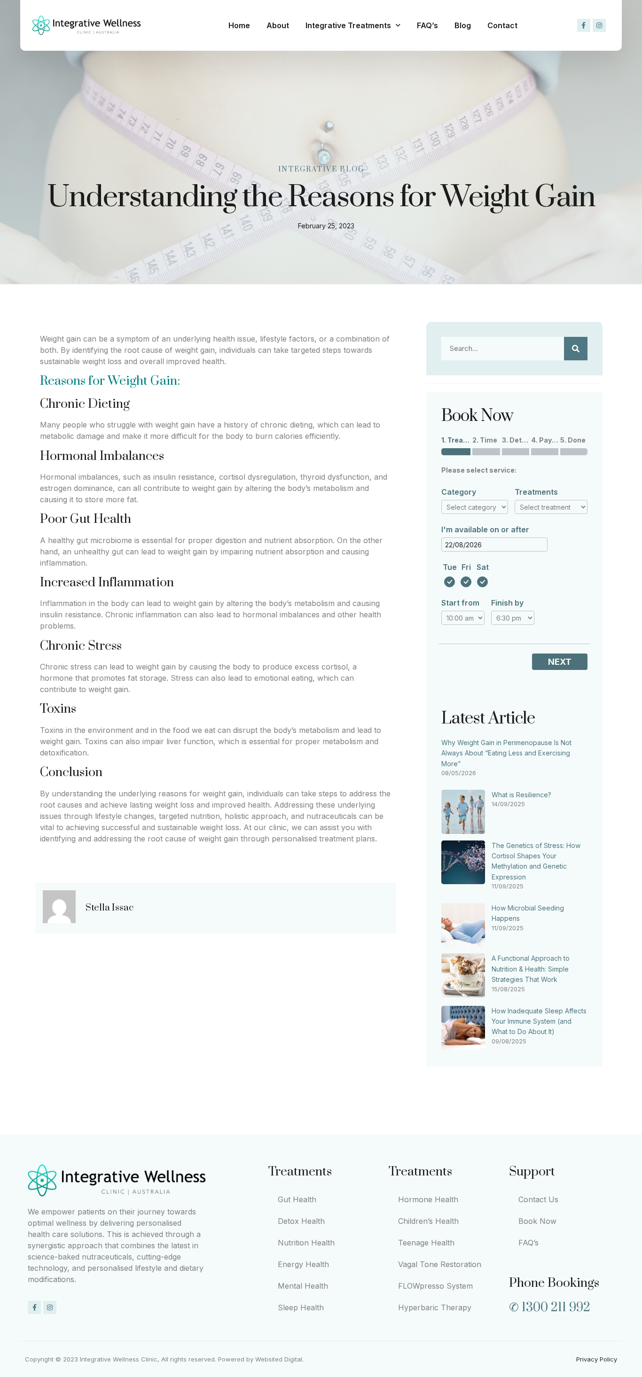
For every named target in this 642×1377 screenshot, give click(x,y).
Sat (483, 567)
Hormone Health (428, 1199)
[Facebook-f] (583, 25)
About (277, 25)
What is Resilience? (521, 795)
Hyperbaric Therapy (434, 1307)
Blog (462, 25)
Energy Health (303, 1264)
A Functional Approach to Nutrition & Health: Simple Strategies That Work (531, 968)
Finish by (507, 602)
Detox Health (301, 1221)
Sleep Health (301, 1307)
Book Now (537, 1221)
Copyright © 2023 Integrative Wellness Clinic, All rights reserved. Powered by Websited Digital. (164, 1359)
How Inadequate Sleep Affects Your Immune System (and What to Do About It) (539, 1021)
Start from (460, 602)
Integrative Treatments (348, 25)
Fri (466, 567)
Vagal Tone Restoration (439, 1264)
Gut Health (297, 1199)
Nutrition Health (306, 1242)
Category (458, 492)
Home (239, 25)
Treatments (536, 492)
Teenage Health (426, 1242)
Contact (502, 25)
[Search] (575, 348)
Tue (450, 567)
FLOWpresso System (435, 1286)
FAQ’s (427, 25)
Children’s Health (428, 1221)
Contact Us (538, 1199)
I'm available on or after (485, 529)
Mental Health (303, 1286)
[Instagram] (599, 25)
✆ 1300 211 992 (549, 1307)
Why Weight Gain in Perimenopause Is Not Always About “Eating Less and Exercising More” (506, 753)
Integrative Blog (321, 169)
